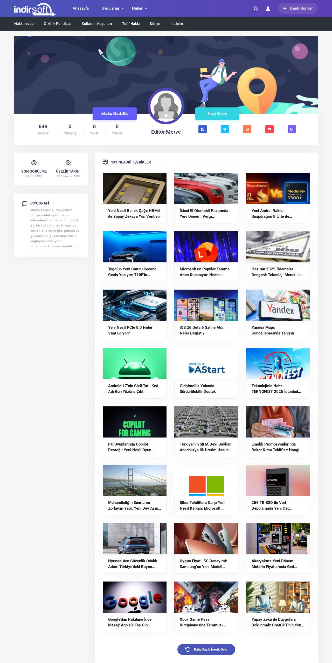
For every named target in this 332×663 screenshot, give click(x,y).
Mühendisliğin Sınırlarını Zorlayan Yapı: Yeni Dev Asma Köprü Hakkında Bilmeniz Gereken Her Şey (134, 505)
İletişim (176, 24)
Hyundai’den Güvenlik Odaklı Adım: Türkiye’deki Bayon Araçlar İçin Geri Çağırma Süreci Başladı (132, 564)
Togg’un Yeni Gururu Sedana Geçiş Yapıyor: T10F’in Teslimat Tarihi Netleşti (132, 272)
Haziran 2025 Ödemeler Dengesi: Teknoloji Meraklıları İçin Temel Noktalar (277, 272)
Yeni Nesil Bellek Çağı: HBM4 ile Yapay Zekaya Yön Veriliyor (134, 213)
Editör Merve (166, 132)
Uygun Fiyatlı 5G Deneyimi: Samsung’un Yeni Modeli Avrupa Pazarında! (203, 564)
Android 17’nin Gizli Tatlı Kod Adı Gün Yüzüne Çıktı (133, 389)
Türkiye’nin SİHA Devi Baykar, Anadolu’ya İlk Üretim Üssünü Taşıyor (205, 447)
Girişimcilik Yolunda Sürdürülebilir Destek (198, 389)
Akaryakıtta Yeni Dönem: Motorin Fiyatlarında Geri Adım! (273, 564)
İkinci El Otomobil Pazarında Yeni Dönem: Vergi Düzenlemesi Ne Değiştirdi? (204, 213)
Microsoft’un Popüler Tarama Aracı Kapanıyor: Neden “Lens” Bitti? (205, 272)
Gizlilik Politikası (58, 24)
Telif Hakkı (131, 24)
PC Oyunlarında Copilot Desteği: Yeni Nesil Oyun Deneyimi (129, 447)
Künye (155, 24)
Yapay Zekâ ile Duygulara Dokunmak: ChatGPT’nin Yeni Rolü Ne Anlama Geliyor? (277, 622)
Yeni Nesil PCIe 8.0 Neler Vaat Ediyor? (130, 330)
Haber (137, 8)
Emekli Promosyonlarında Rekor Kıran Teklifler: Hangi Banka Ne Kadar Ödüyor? (275, 447)
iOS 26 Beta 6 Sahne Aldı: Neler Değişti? (202, 330)
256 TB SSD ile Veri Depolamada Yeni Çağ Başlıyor (271, 505)
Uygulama (110, 8)
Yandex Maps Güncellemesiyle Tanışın (273, 330)
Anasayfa (81, 8)
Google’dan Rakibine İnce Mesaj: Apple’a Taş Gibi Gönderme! (129, 622)
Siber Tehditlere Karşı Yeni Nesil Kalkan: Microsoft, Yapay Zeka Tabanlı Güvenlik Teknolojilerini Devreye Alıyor (205, 505)
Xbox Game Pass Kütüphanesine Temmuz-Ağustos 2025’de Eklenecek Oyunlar (204, 622)
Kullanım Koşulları (97, 24)
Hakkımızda (24, 24)
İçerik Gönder (301, 8)
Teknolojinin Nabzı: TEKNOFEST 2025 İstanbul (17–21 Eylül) (275, 389)
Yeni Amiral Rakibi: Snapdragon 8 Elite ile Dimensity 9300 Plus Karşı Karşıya (275, 213)
